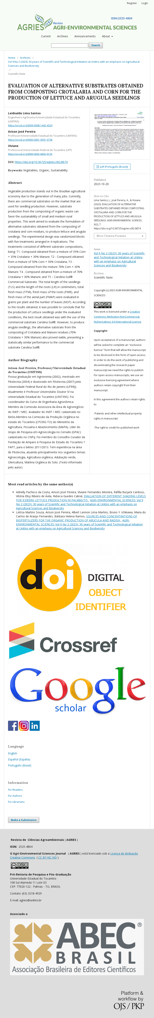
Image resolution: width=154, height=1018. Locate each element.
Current (46, 36)
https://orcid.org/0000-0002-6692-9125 (30, 154)
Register (132, 3)
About (106, 36)
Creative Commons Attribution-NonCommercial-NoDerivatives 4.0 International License (117, 316)
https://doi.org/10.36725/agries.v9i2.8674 (41, 162)
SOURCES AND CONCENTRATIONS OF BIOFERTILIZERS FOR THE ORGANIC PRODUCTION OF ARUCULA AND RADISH (76, 518)
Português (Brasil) (19, 765)
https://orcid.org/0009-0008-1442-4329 (30, 125)
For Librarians (16, 802)
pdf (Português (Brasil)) (113, 166)
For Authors (15, 796)
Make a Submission (23, 820)
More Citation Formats (111, 236)
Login (145, 3)
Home (11, 57)
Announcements (85, 36)
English (12, 753)
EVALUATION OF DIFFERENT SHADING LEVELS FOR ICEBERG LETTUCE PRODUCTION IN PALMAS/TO (81, 498)
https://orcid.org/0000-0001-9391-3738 (30, 139)
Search (95, 45)
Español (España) (19, 759)
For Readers (15, 789)
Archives (62, 36)
